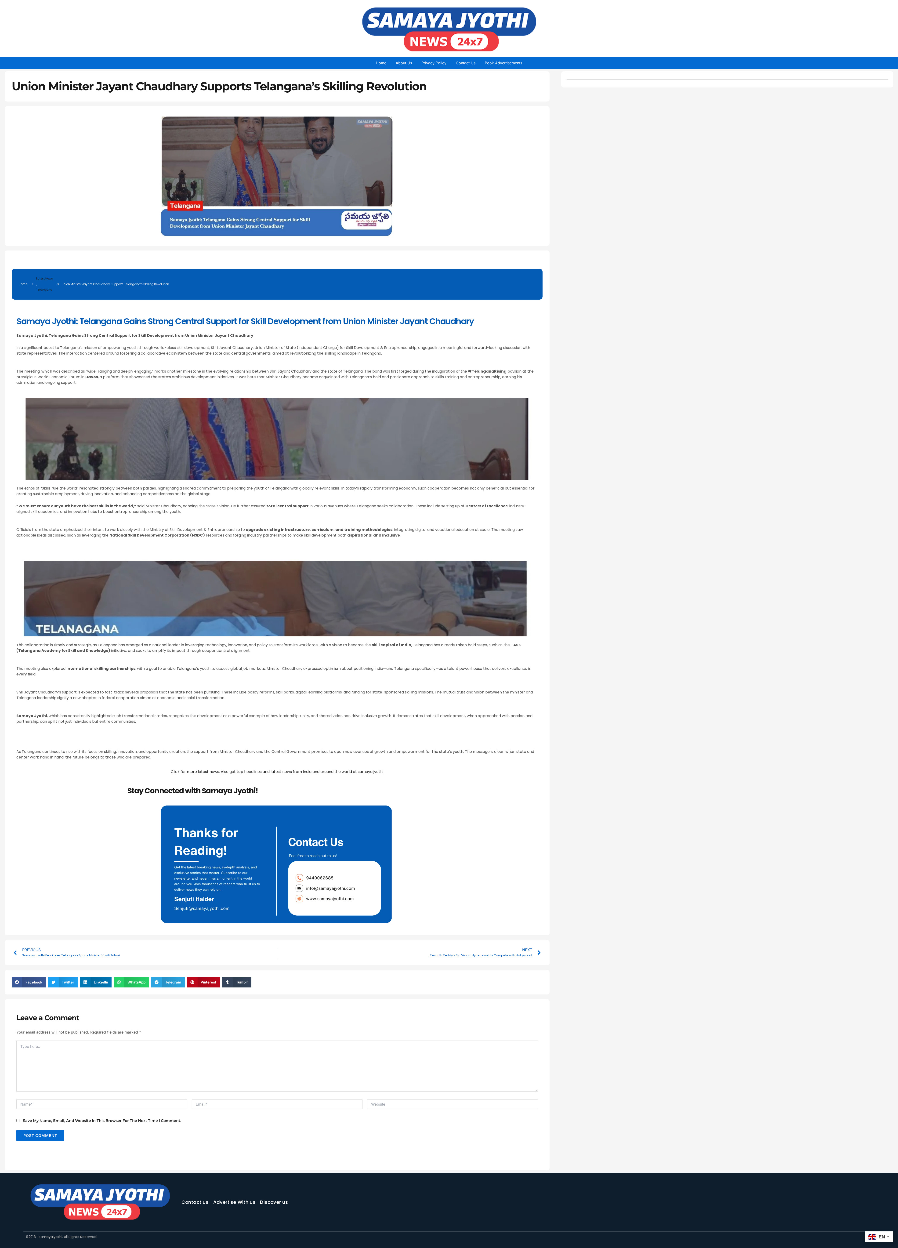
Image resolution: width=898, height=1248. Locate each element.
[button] (29, 982)
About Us (404, 63)
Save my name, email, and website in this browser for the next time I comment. (102, 1120)
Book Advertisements (503, 63)
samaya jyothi (370, 771)
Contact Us (465, 63)
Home (381, 63)
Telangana (44, 290)
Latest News (44, 278)
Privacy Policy (433, 63)
